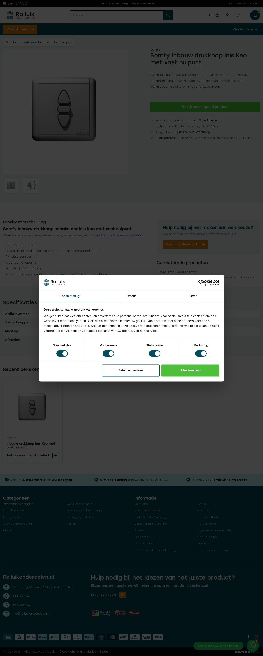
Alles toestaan (190, 370)
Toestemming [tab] (70, 296)
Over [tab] (193, 296)
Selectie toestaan (131, 370)
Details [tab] (132, 296)
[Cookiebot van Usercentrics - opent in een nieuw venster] (201, 282)
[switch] (108, 353)
